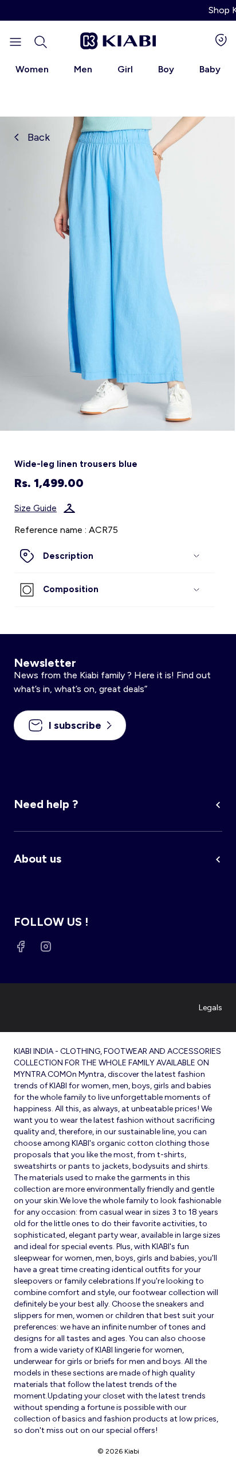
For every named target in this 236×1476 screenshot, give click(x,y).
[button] (41, 41)
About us (37, 858)
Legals (210, 1008)
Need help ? (46, 804)
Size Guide (35, 508)
